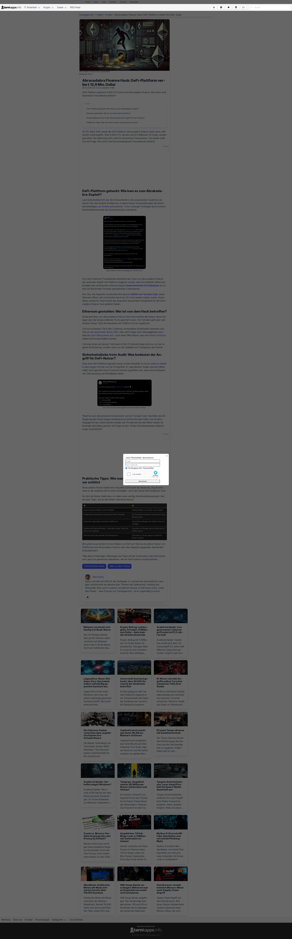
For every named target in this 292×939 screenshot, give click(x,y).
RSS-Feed (75, 7)
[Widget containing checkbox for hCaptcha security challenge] (142, 474)
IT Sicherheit (30, 7)
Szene (60, 7)
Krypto (46, 7)
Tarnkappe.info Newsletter (141, 468)
